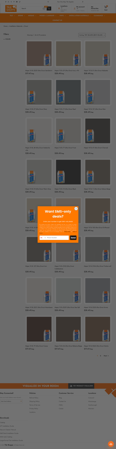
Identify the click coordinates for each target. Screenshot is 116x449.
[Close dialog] (76, 208)
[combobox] (43, 238)
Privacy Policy (67, 231)
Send (73, 237)
